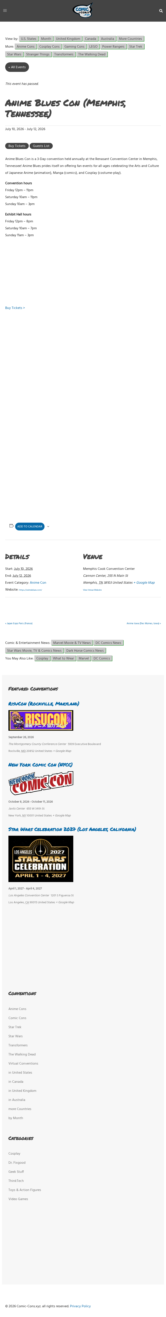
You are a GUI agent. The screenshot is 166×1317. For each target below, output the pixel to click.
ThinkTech (16, 1181)
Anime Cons (26, 46)
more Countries (19, 1109)
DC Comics (102, 658)
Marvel (84, 658)
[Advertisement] (78, 272)
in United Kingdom (22, 1091)
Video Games (18, 1199)
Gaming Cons (74, 46)
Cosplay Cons (49, 46)
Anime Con (38, 583)
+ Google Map (144, 583)
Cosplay (42, 658)
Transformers (63, 54)
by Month (15, 1118)
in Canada (15, 1082)
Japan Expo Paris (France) (18, 623)
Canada (90, 38)
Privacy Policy (80, 1306)
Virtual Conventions (23, 1064)
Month (46, 38)
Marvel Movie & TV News (72, 642)
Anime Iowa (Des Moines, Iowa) (144, 623)
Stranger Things (37, 54)
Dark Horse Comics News (85, 650)
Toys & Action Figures (24, 1190)
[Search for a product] (161, 11)
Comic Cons (17, 1018)
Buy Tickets (17, 146)
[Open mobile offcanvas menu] (5, 10)
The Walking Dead (91, 54)
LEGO (93, 46)
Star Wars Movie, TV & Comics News (34, 650)
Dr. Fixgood (17, 1163)
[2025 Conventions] (83, 11)
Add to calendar (29, 526)
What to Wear (63, 658)
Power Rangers (113, 46)
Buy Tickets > (15, 308)
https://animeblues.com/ (30, 590)
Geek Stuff (16, 1172)
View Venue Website (92, 590)
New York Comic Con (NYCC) (40, 764)
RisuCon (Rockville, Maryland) (43, 703)
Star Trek (135, 46)
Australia (107, 38)
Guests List (41, 146)
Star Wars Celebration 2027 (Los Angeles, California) (72, 829)
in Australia (16, 1100)
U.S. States (28, 38)
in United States (20, 1073)
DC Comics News (108, 642)
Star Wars (14, 54)
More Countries (130, 38)
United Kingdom (68, 38)
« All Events (17, 67)
